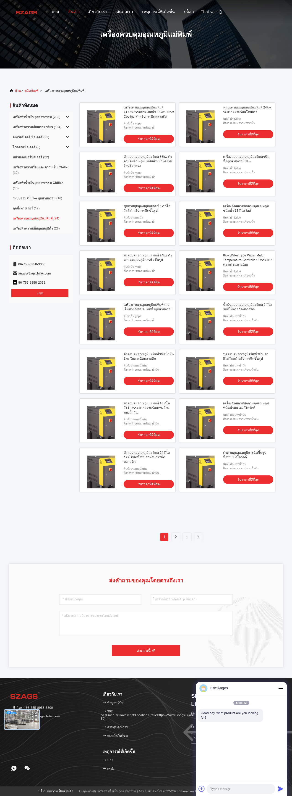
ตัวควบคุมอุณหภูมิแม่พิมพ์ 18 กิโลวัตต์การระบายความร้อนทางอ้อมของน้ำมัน (147, 407)
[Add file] (201, 789)
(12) (41, 169)
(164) (37, 127)
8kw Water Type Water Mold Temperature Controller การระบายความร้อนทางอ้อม (247, 259)
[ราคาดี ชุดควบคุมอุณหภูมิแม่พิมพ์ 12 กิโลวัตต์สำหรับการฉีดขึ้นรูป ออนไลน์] (101, 223)
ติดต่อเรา (124, 11)
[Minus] (280, 688)
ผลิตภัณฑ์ (32, 90)
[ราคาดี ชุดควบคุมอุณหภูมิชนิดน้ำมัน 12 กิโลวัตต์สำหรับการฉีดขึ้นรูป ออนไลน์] (201, 371)
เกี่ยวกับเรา (97, 11)
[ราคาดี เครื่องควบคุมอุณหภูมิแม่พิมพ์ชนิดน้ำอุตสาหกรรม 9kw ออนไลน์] (201, 174)
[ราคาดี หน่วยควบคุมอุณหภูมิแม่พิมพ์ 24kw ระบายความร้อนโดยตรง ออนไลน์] (201, 124)
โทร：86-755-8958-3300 (34, 707)
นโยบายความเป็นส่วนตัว (55, 791)
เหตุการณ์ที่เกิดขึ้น (158, 11)
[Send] (280, 789)
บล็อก (189, 11)
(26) (36, 228)
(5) (26, 147)
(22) (31, 157)
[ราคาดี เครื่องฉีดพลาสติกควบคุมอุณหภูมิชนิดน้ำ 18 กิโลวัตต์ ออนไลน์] (201, 223)
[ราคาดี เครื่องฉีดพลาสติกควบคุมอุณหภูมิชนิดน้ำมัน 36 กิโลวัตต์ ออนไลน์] (201, 420)
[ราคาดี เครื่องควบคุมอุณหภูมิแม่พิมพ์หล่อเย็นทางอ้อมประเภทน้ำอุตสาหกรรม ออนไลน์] (101, 322)
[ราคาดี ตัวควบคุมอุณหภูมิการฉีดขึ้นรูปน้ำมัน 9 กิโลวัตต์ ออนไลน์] (201, 470)
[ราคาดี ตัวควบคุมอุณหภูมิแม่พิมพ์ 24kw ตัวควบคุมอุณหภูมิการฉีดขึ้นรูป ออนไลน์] (101, 272)
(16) (37, 198)
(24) (36, 218)
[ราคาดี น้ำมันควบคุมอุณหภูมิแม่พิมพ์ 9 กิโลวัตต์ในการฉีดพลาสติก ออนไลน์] (201, 322)
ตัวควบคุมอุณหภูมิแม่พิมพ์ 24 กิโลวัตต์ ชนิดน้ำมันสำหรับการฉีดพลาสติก (147, 457)
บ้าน (55, 11)
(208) (36, 117)
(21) (31, 137)
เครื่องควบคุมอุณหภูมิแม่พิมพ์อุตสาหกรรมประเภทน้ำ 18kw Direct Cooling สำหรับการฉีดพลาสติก (149, 111)
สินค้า (73, 11)
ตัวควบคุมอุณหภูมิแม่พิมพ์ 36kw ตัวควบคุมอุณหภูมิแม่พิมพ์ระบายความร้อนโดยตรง (148, 161)
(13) (38, 185)
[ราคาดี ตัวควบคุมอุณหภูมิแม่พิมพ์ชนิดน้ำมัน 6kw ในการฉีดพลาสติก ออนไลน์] (101, 371)
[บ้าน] (27, 11)
